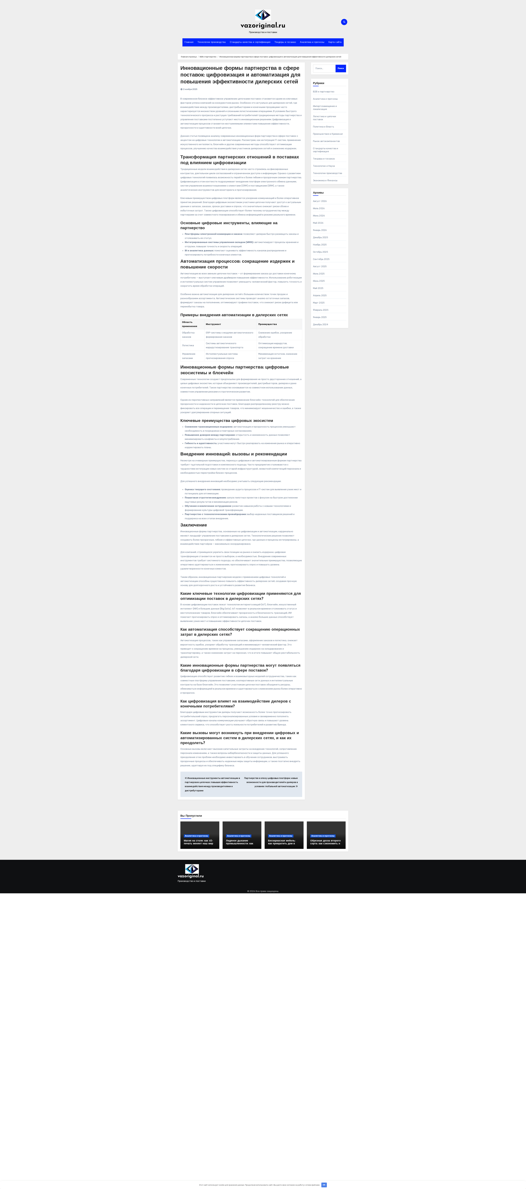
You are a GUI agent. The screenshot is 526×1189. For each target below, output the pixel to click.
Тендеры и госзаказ (285, 42)
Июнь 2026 (319, 215)
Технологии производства (212, 42)
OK (324, 1185)
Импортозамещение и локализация (325, 107)
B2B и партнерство (323, 91)
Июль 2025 (319, 273)
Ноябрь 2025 (320, 244)
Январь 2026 (320, 230)
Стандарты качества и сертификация (250, 42)
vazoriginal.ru (263, 25)
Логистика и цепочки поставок (324, 118)
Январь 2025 (320, 317)
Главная (189, 42)
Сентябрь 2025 (321, 259)
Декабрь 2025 (320, 237)
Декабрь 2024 (320, 324)
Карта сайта (335, 42)
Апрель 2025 (320, 295)
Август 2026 (320, 201)
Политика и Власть (323, 126)
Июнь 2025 (319, 281)
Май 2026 (318, 223)
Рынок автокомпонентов (326, 141)
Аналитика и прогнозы (312, 42)
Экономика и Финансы (325, 180)
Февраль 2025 (320, 310)
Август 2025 (320, 266)
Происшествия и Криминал (328, 134)
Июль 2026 (319, 208)
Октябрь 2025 (320, 252)
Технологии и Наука (324, 166)
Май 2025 (318, 288)
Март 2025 (319, 302)
